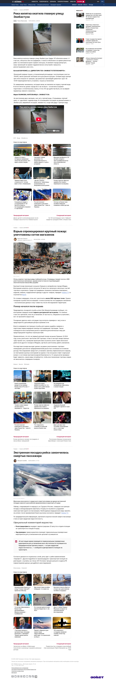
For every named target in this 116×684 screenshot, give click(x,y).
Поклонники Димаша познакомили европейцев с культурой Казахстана (59, 440)
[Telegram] (24, 676)
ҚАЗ (98, 1)
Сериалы (53, 1)
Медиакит (14, 672)
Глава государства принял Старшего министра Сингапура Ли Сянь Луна (94, 40)
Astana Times (15, 4)
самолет (24, 568)
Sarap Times (23, 4)
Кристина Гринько (22, 238)
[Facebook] (12, 676)
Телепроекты (43, 1)
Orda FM (73, 1)
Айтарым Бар (32, 4)
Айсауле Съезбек (22, 460)
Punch (24, 294)
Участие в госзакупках (18, 671)
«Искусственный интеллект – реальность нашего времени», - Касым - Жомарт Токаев (94, 60)
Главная (15, 9)
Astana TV (65, 292)
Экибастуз (25, 138)
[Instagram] (18, 676)
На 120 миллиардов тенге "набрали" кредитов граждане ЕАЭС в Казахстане (58, 218)
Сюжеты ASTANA (24, 9)
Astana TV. (64, 513)
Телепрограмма (62, 1)
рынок (21, 364)
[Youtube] (27, 676)
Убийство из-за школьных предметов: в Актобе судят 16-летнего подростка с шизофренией (94, 16)
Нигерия (27, 364)
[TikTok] (30, 676)
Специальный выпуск (43, 4)
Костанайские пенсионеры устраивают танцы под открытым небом (94, 50)
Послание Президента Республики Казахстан (24, 669)
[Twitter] (15, 676)
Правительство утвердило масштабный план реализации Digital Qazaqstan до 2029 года (57, 647)
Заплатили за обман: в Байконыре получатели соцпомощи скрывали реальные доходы (27, 647)
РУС (102, 1)
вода (19, 138)
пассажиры (17, 568)
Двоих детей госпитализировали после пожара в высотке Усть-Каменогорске (25, 218)
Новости (35, 1)
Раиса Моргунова (22, 20)
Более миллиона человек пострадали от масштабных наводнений (26, 440)
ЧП (15, 138)
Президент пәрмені (56, 4)
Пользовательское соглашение (20, 668)
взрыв (16, 364)
